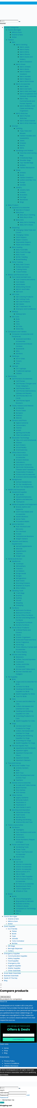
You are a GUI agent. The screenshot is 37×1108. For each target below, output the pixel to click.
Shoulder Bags (25, 160)
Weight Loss (20, 556)
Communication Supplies (17, 956)
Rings (22, 202)
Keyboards (20, 349)
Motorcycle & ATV (23, 872)
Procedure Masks (22, 521)
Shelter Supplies (14, 968)
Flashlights (20, 830)
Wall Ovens (20, 581)
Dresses (23, 143)
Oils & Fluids (20, 874)
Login (2, 1102)
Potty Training (17, 262)
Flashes (19, 428)
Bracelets (23, 195)
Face (18, 324)
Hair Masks (20, 304)
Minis (18, 363)
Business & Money (23, 904)
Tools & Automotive (15, 825)
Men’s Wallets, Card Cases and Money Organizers (27, 108)
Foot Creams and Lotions (25, 279)
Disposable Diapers (23, 242)
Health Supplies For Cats (25, 721)
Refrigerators (21, 578)
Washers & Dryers (23, 585)
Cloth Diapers (21, 237)
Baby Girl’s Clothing (27, 222)
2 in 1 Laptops (21, 368)
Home (6, 1048)
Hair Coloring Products (24, 297)
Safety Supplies (14, 958)
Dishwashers (21, 566)
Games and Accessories (21, 783)
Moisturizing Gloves (23, 287)
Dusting (19, 598)
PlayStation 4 (21, 802)
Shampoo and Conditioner (26, 309)
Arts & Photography (23, 899)
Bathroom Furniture (23, 610)
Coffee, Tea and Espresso (26, 659)
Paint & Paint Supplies (24, 876)
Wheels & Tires (21, 891)
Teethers (19, 780)
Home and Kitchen (15, 559)
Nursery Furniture (22, 625)
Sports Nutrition (18, 524)
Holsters (19, 415)
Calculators (20, 462)
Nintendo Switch (22, 800)
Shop (6, 1050)
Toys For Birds (21, 696)
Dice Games (20, 790)
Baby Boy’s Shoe (26, 217)
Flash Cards (20, 815)
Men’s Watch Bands (27, 121)
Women (15, 126)
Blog (5, 980)
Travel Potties (21, 272)
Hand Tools (20, 857)
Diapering (15, 227)
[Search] (19, 21)
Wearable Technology (20, 438)
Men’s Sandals (25, 76)
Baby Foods (20, 254)
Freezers (19, 568)
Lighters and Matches (24, 499)
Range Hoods (21, 573)
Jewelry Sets (25, 190)
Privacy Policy (9, 1061)
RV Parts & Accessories (25, 884)
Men (13, 42)
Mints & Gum (17, 32)
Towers (19, 361)
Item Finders (20, 445)
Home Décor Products (20, 627)
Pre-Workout (21, 531)
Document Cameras (24, 465)
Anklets (23, 192)
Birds (14, 679)
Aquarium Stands (22, 758)
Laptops (15, 366)
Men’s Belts (24, 86)
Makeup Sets (21, 314)
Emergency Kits (14, 963)
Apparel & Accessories (21, 207)
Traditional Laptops (23, 371)
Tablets (19, 373)
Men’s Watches (22, 113)
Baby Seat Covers (23, 264)
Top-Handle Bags (26, 163)
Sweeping (19, 605)
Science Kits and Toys (24, 822)
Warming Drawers (23, 583)
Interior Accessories (23, 867)
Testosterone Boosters (25, 536)
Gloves (18, 600)
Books (10, 894)
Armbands (20, 408)
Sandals (23, 185)
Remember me (8, 1100)
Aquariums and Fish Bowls (26, 748)
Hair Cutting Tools (23, 299)
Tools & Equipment (23, 889)
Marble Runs (20, 817)
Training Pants (21, 269)
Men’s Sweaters (26, 62)
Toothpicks (20, 502)
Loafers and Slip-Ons (28, 180)
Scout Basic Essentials (12, 973)
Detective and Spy (23, 812)
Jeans (22, 140)
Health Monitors (22, 517)
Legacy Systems (22, 797)
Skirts (22, 148)
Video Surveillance (23, 435)
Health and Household (16, 490)
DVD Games (20, 792)
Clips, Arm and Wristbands (26, 440)
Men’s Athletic (25, 67)
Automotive (16, 859)
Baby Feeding (17, 247)
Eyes (17, 321)
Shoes (18, 170)
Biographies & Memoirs (25, 901)
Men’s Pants (24, 49)
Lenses (18, 430)
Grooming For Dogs (23, 740)
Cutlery (11, 951)
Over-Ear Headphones (24, 487)
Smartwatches (21, 450)
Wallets (23, 165)
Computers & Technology (26, 908)
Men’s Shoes (20, 64)
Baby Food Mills (22, 250)
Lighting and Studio (23, 433)
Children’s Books (22, 906)
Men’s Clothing (21, 45)
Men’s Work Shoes (27, 81)
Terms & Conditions (11, 1063)
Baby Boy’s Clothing (27, 215)
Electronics (12, 376)
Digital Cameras (22, 423)
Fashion (11, 40)
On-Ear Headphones (24, 484)
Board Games (21, 788)
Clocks (18, 635)
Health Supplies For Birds (25, 694)
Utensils (15, 938)
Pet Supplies (12, 677)
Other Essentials (14, 970)
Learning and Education (21, 810)
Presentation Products (24, 472)
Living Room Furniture (24, 622)
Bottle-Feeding (22, 257)
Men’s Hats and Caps (28, 91)
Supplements (21, 551)
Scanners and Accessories (26, 477)
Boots (22, 175)
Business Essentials (11, 976)
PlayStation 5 (21, 805)
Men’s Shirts (24, 52)
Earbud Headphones (24, 482)
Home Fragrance (22, 642)
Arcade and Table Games (26, 785)
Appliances (16, 561)
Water (14, 37)
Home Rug (20, 645)
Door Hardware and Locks (26, 832)
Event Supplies (9, 926)
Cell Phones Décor (23, 388)
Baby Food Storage (23, 252)
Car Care (19, 862)
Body (18, 319)
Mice (17, 351)
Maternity (19, 329)
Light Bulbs (20, 494)
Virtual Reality (21, 447)
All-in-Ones (20, 359)
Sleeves (19, 418)
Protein (18, 534)
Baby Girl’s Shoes (26, 225)
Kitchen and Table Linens (25, 669)
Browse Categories (11, 27)
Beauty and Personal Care (18, 275)
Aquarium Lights (22, 750)
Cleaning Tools (17, 591)
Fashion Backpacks (27, 167)
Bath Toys (19, 773)
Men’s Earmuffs (26, 89)
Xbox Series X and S (23, 807)
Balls (17, 770)
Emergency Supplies (12, 953)
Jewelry (19, 187)
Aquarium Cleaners (23, 760)
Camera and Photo (19, 420)
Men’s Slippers (25, 79)
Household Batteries (23, 497)
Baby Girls (20, 220)
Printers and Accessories (25, 474)
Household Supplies (19, 492)
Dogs (14, 723)
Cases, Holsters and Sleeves (22, 406)
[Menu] (1, 985)
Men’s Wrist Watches (28, 123)
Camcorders (21, 425)
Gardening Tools (22, 847)
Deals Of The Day (10, 978)
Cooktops (19, 564)
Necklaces (24, 200)
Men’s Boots (24, 69)
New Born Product (23, 210)
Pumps (22, 182)
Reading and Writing (23, 820)
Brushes (19, 595)
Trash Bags (20, 593)
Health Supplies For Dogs (25, 743)
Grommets (20, 837)
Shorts (22, 145)
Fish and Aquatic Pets (20, 746)
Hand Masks (20, 284)
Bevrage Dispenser (15, 948)
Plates (14, 931)
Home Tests (20, 519)
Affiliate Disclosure (11, 1066)
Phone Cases (21, 410)
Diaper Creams (22, 240)
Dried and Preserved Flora (26, 640)
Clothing (19, 128)
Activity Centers (22, 768)
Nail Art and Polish (23, 289)
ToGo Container (18, 941)
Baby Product (13, 205)
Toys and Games (14, 763)
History (18, 911)
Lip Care (19, 326)
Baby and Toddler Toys (21, 765)
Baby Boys (20, 212)
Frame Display (21, 652)
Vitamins (19, 553)
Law (17, 913)
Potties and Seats (22, 267)
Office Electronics (19, 452)
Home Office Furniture (24, 615)
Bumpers (19, 413)
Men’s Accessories (23, 84)
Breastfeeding (21, 259)
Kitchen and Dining (19, 654)
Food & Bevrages (14, 30)
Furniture (15, 608)
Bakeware (20, 657)
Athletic (23, 173)
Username (4, 1093)
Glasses (19, 442)
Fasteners (20, 835)
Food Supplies (13, 961)
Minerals (19, 549)
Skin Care (15, 317)
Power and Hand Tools (20, 845)
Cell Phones (20, 381)
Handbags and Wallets (24, 150)
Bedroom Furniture (23, 613)
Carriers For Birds (22, 687)
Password (3, 1095)
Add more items (5, 997)
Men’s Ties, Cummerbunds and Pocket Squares (27, 101)
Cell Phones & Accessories (22, 379)
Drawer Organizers (23, 637)
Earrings (23, 197)
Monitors (19, 353)
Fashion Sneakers (26, 177)
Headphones (17, 479)
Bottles (14, 943)
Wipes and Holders (23, 245)
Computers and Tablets (17, 332)
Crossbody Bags (26, 158)
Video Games (17, 795)
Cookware (20, 662)
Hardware (16, 827)
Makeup (15, 311)
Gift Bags (11, 946)
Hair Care (15, 294)
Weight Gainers (22, 539)
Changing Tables (22, 235)
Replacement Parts (23, 886)
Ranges (19, 576)
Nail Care (19, 292)
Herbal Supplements (24, 546)
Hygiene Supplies (14, 966)
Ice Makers (20, 571)
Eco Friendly (12, 929)
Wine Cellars (20, 588)
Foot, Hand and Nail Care (21, 277)
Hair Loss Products (23, 302)
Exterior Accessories (24, 864)
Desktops (15, 356)
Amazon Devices (22, 460)
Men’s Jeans (24, 47)
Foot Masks (20, 282)
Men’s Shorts (25, 54)
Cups (14, 936)
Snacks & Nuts (17, 35)
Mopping (19, 603)
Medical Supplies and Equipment (24, 504)
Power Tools (20, 849)
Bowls (14, 934)
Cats (13, 699)
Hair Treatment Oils (23, 306)
